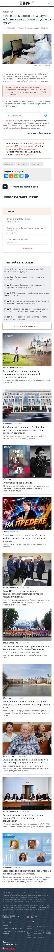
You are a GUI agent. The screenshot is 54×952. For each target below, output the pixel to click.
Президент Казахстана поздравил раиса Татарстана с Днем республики (24, 286)
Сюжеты (11, 211)
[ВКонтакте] (6, 176)
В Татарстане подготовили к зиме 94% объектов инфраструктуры (24, 270)
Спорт (5, 532)
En (33, 922)
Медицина (22, 164)
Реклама (6, 925)
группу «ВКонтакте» (16, 146)
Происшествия (9, 756)
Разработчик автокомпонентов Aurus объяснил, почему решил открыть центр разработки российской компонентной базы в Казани (27, 597)
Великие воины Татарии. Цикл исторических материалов (26, 230)
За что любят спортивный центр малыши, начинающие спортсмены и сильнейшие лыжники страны (26, 651)
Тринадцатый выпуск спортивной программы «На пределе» (24, 541)
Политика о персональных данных (14, 932)
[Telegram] (21, 176)
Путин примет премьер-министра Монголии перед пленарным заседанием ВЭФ (26, 302)
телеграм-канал (35, 143)
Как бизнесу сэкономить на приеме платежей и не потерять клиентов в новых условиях (25, 433)
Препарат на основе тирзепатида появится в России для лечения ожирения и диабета (26, 310)
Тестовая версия (10, 944)
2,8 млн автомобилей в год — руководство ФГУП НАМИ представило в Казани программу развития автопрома (27, 821)
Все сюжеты (28, 248)
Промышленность (10, 368)
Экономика (7, 424)
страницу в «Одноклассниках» (22, 149)
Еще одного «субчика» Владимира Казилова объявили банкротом (26, 377)
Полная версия (9, 942)
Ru (29, 922)
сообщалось (14, 121)
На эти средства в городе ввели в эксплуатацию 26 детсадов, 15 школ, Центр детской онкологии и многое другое (27, 708)
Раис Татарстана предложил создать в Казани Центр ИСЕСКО (24, 278)
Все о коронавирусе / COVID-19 (36, 28)
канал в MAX (34, 146)
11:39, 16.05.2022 (9, 28)
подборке (16, 128)
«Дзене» (29, 154)
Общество (8, 12)
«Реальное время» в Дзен (25, 186)
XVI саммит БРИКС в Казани (19, 220)
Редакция (7, 922)
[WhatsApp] (16, 176)
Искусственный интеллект (18, 240)
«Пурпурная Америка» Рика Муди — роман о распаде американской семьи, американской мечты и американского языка (26, 486)
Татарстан (36, 164)
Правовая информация (12, 929)
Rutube (19, 154)
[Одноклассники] (11, 176)
